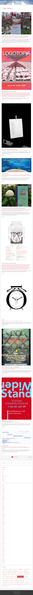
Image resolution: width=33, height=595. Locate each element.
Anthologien (3, 37)
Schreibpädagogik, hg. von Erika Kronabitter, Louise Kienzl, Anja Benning (15, 36)
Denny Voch (27, 265)
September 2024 (3, 493)
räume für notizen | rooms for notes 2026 (9, 91)
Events (2, 92)
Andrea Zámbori (14, 37)
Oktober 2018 (3, 530)
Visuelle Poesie (4, 584)
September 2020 (3, 523)
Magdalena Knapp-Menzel (26, 447)
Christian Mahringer (16, 265)
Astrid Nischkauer (4, 265)
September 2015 (3, 543)
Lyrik (5, 150)
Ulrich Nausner (5, 96)
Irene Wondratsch (14, 447)
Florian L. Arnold (11, 175)
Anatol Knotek (28, 264)
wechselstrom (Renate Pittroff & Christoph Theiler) (18, 96)
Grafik (3, 576)
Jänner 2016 (3, 542)
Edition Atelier (25, 209)
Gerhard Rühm (27, 93)
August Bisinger (9, 93)
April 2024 (3, 495)
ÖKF (29, 584)
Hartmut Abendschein (25, 94)
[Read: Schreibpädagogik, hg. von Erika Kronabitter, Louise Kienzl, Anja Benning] (16, 23)
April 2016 (3, 540)
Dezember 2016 (3, 537)
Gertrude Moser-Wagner (5, 94)
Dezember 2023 (3, 498)
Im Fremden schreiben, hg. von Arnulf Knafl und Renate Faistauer (13, 208)
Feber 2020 (3, 527)
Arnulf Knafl (14, 209)
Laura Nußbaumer (12, 267)
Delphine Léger (17, 93)
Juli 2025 (3, 491)
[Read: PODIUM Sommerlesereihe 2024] (16, 398)
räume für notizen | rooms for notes (8, 92)
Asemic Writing (21, 571)
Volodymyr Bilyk (10, 96)
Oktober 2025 (3, 490)
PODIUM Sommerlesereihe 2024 (8, 421)
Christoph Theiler (13, 93)
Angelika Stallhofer (18, 37)
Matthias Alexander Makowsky (5, 268)
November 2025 (3, 489)
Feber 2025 (3, 492)
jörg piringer (23, 578)
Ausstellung (13, 150)
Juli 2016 (3, 539)
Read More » (3, 44)
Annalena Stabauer (4, 93)
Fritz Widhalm (17, 574)
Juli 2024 (3, 494)
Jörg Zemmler (5, 176)
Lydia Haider (19, 267)
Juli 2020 (3, 525)
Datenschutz (18, 591)
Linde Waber (15, 267)
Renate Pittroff (15, 268)
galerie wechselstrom (23, 574)
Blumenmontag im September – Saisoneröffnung (10, 366)
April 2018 (3, 532)
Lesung (17, 447)
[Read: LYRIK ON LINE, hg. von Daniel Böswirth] (16, 125)
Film (9, 574)
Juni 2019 (3, 528)
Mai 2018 (3, 531)
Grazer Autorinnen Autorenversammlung (13, 94)
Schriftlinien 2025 (5, 173)
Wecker (3, 319)
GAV (24, 93)
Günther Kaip (17, 422)
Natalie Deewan (11, 268)
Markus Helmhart (23, 267)
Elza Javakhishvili (21, 93)
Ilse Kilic (4, 578)
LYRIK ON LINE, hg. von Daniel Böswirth (9, 149)
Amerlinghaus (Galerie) (26, 569)
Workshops (6, 37)
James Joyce (7, 578)
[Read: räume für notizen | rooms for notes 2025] (16, 240)
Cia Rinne (24, 265)
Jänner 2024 (3, 497)
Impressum (14, 591)
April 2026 (3, 486)
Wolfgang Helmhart (25, 269)
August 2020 (3, 524)
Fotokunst (12, 574)
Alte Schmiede (24, 92)
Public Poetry (25, 150)
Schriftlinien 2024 (5, 445)
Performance (11, 582)
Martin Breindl (27, 267)
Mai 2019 (3, 529)
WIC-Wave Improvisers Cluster (18, 269)
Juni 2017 (3, 535)
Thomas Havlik (22, 582)
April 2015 (3, 545)
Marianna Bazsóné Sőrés (5, 582)
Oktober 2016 (3, 538)
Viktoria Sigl (28, 268)
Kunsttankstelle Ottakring (5, 580)
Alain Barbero (10, 569)
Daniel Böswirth (17, 150)
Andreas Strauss (28, 92)
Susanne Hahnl (20, 268)
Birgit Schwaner (10, 422)
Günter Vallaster (10, 2)
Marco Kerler (3, 448)
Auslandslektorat (18, 209)
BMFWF (22, 209)
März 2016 (3, 541)
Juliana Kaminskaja (17, 578)
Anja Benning (22, 37)
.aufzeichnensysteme (4, 569)
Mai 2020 (3, 526)
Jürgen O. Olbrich (7, 267)
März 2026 (3, 487)
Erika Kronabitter (5, 574)
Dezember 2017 (3, 533)
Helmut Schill (26, 576)
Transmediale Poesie (15, 92)
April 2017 (3, 536)
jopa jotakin (12, 578)
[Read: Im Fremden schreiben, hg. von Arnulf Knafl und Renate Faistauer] (16, 195)
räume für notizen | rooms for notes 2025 (9, 263)
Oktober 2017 (3, 534)
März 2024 (3, 496)
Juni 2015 (3, 544)
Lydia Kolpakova (22, 580)
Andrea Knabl (4, 571)
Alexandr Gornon (15, 569)
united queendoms (24, 268)
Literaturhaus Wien (20, 447)
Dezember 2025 (3, 488)
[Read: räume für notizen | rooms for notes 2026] (16, 68)
